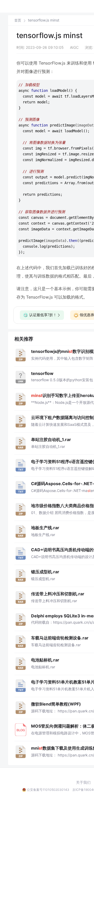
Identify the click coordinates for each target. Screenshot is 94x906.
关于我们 (83, 782)
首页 (17, 20)
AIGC (74, 47)
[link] (17, 20)
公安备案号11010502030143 (48, 790)
